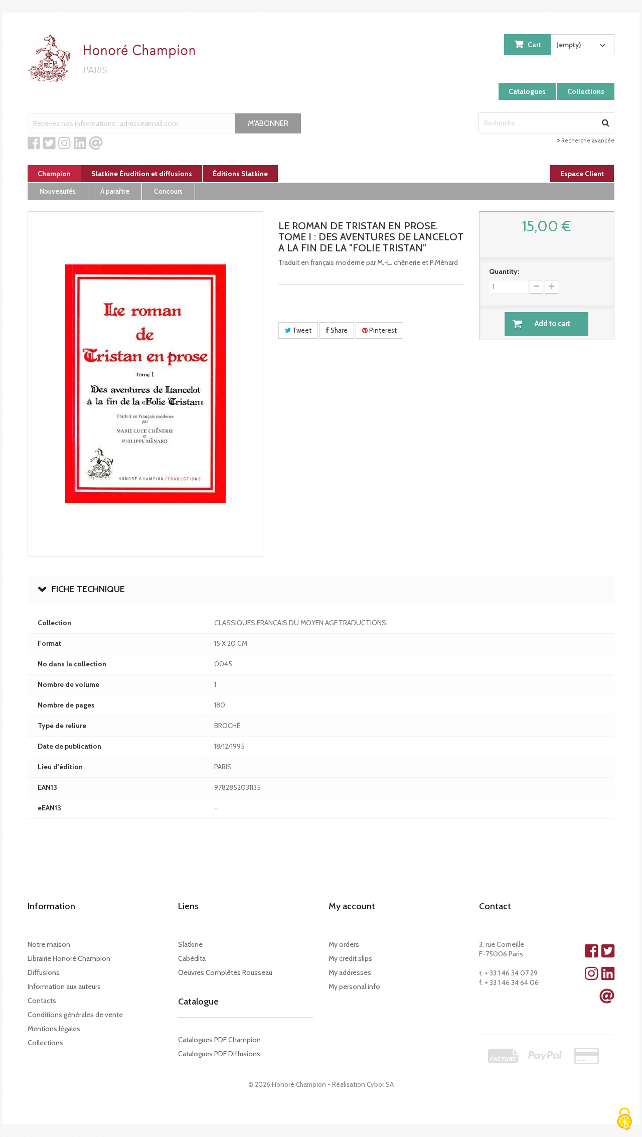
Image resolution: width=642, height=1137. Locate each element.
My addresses (350, 972)
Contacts (42, 1000)
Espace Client (582, 173)
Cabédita (192, 958)
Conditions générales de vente (75, 1014)
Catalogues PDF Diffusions (219, 1053)
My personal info (354, 986)
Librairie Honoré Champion (69, 958)
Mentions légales (54, 1028)
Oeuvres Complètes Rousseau (225, 972)
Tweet (301, 330)
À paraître (114, 191)
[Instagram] (64, 143)
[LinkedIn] (80, 143)
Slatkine (190, 944)
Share (338, 330)
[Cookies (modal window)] (624, 1119)
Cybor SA (380, 1084)
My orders (344, 944)
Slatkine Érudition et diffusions (141, 173)
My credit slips (350, 958)
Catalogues (527, 91)
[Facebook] (34, 143)
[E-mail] (96, 143)
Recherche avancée (587, 140)
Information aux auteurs (64, 986)
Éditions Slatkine (240, 173)
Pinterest (382, 330)
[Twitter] (49, 143)
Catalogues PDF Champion (219, 1039)
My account (352, 906)
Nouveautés (58, 191)
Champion (54, 173)
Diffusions (44, 972)
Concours (168, 191)
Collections (585, 91)
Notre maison (49, 944)
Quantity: (504, 271)
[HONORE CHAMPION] (114, 58)
